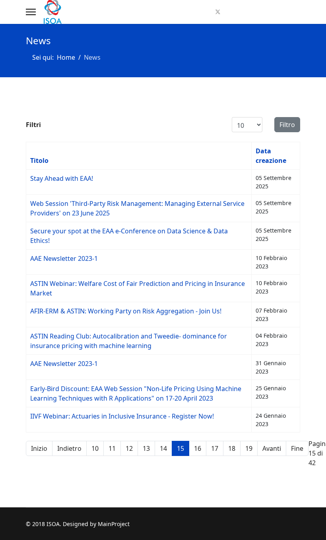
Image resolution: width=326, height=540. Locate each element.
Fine (297, 448)
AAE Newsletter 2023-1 (64, 258)
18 (231, 448)
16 (197, 448)
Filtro (287, 124)
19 (248, 448)
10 (95, 448)
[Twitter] (218, 12)
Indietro (69, 448)
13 (146, 448)
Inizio (39, 448)
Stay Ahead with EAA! (61, 178)
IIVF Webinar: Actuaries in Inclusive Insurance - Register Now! (122, 416)
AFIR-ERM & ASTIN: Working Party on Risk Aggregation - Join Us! (125, 311)
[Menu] (31, 12)
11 (112, 448)
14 (163, 448)
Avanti (271, 448)
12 (129, 448)
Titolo (39, 160)
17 (214, 448)
